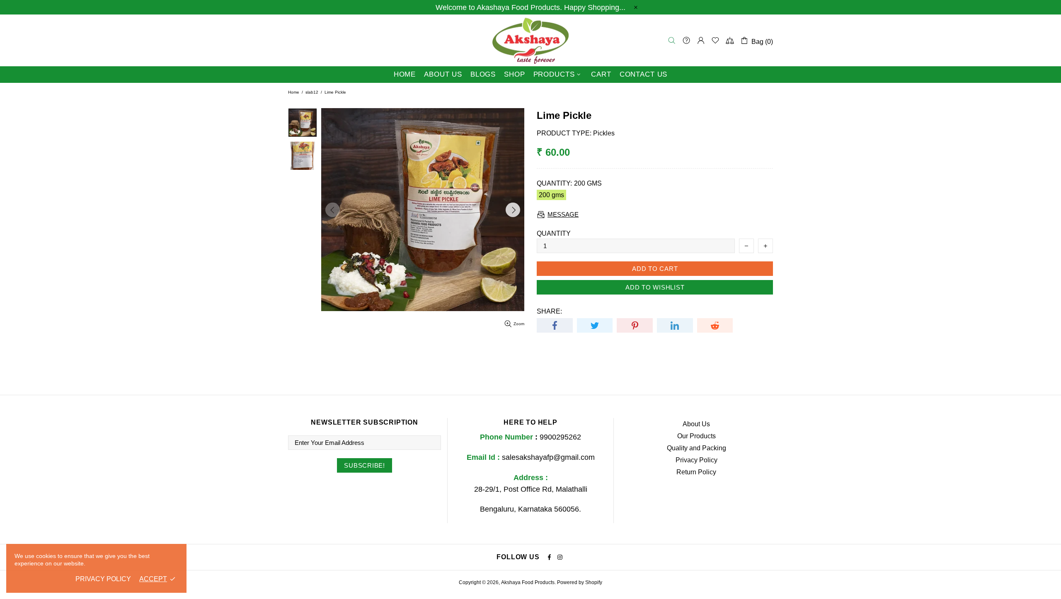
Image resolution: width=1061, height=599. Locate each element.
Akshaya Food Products (530, 40)
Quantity (554, 233)
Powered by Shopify (579, 582)
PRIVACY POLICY (103, 578)
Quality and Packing (696, 448)
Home (293, 92)
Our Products (696, 436)
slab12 (311, 92)
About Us (696, 424)
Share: (549, 311)
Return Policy (696, 472)
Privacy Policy (696, 460)
